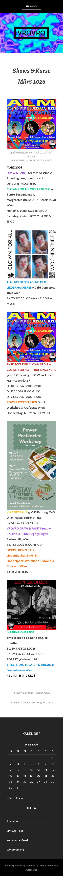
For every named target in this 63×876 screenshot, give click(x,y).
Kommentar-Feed (17, 840)
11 (25, 769)
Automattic (31, 869)
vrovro (31, 156)
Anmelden (13, 821)
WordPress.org (15, 849)
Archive (47, 160)
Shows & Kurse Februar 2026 (33, 692)
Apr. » (19, 798)
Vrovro (31, 33)
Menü (33, 6)
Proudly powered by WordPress (21, 865)
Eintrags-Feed (15, 830)
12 (31, 769)
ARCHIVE (37, 160)
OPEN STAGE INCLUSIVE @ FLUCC (30, 702)
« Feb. (10, 798)
